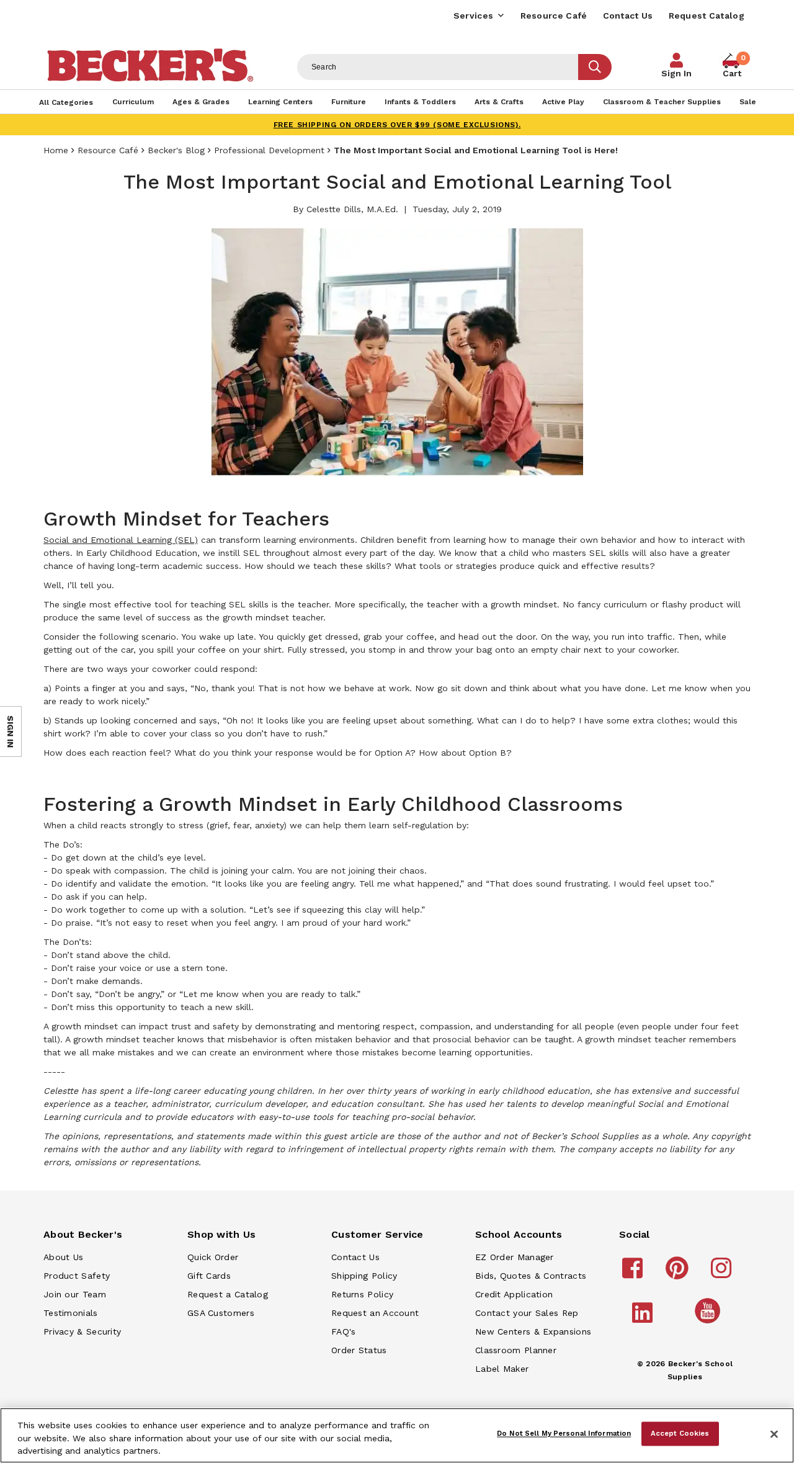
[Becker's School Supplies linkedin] (644, 1318)
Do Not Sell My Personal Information (564, 1433)
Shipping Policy (364, 1276)
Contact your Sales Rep (527, 1313)
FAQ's (343, 1331)
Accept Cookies (680, 1433)
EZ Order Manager (514, 1257)
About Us (63, 1257)
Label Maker (502, 1369)
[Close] (774, 1434)
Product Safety (76, 1276)
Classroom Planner (515, 1350)
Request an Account (375, 1313)
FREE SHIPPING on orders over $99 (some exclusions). (397, 124)
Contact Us (628, 15)
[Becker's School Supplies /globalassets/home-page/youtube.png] (709, 1323)
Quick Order (212, 1257)
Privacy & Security (82, 1331)
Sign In (676, 73)
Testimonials (70, 1313)
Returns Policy (362, 1294)
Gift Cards (209, 1276)
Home (55, 150)
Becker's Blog (176, 150)
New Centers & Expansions (533, 1331)
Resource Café (553, 15)
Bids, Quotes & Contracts (530, 1276)
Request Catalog (707, 15)
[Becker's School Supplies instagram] (723, 1274)
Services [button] (473, 15)
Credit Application (514, 1294)
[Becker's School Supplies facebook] (634, 1274)
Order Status (359, 1350)
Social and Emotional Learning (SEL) (120, 540)
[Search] (595, 67)
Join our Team (74, 1294)
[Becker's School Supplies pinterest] (679, 1274)
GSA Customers (220, 1313)
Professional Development (269, 150)
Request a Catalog (227, 1294)
